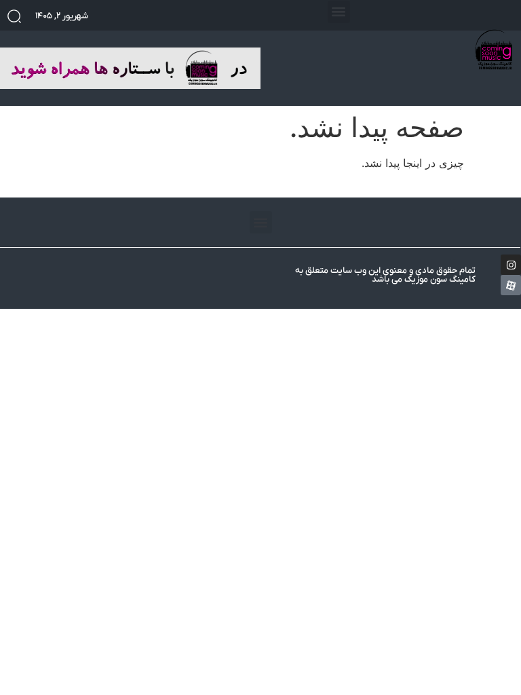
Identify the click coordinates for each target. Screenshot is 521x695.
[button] (339, 12)
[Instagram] (511, 265)
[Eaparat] (511, 285)
